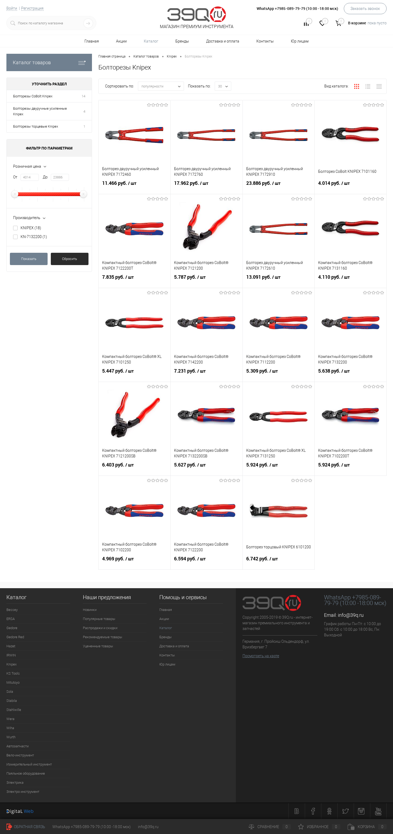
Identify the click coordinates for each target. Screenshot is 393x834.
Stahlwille (13, 710)
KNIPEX (31, 228)
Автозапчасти (17, 746)
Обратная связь (29, 827)
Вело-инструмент (20, 755)
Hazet (10, 646)
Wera (10, 719)
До (45, 177)
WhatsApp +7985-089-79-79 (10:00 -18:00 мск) (91, 827)
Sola (9, 692)
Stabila (11, 701)
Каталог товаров (32, 62)
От (15, 177)
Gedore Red (15, 637)
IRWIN (11, 655)
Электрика (15, 783)
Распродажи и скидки (100, 628)
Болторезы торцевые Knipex (35, 126)
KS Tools (13, 673)
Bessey (12, 610)
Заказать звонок (365, 8)
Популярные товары (99, 619)
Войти (11, 8)
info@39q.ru (351, 615)
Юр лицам (300, 41)
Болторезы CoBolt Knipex (32, 96)
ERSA (10, 619)
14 (83, 96)
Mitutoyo (13, 682)
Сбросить (69, 259)
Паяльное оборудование (25, 773)
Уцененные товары (98, 646)
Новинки (90, 610)
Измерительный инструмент (29, 764)
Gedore (11, 628)
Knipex (11, 664)
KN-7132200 (34, 237)
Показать (28, 259)
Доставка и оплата (222, 41)
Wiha (10, 728)
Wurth (11, 737)
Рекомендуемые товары (102, 637)
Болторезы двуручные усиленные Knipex (40, 111)
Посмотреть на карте (260, 656)
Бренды (182, 41)
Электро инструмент (22, 792)
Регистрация (32, 8)
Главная (91, 41)
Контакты (265, 41)
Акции (121, 41)
